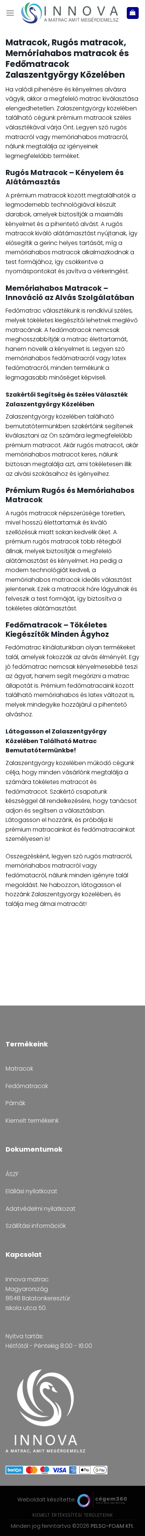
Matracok (19, 1068)
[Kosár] (133, 13)
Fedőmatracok (27, 1086)
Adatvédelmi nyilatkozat (40, 1208)
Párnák (15, 1103)
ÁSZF (12, 1174)
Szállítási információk (36, 1226)
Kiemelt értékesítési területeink (72, 1515)
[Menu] (10, 13)
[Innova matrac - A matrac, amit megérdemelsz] (70, 13)
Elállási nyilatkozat (31, 1191)
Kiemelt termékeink (32, 1120)
